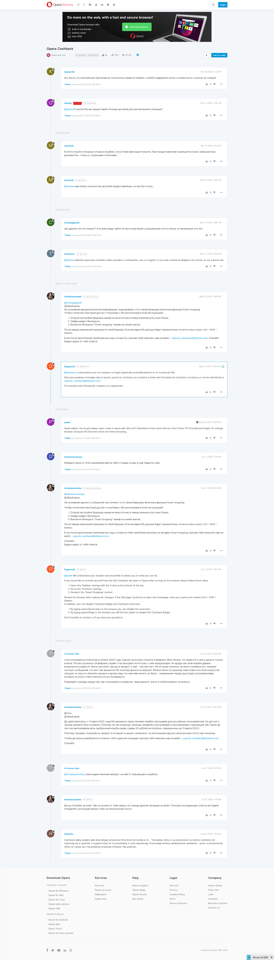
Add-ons (99, 885)
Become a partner (217, 903)
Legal (173, 877)
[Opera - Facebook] (47, 950)
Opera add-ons (58, 55)
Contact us (214, 907)
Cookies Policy (177, 894)
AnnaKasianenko (73, 296)
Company (215, 877)
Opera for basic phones (61, 933)
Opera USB (54, 908)
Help (135, 877)
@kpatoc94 (91, 103)
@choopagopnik (92, 296)
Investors (213, 899)
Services (101, 877)
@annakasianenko (74, 774)
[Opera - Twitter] (53, 950)
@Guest (89, 707)
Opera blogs (138, 890)
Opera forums (139, 894)
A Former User (71, 654)
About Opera (215, 885)
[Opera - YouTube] (59, 950)
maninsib (69, 145)
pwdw (67, 422)
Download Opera (139, 27)
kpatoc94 (69, 72)
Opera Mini (54, 924)
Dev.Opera (138, 899)
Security (174, 885)
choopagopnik (72, 222)
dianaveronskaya (73, 457)
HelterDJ (68, 834)
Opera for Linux (56, 899)
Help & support (140, 885)
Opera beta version (58, 904)
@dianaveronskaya (93, 488)
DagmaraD (69, 366)
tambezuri (69, 254)
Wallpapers (101, 894)
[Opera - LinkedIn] (65, 950)
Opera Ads (100, 899)
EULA (172, 899)
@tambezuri (84, 366)
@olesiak (81, 180)
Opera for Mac (56, 895)
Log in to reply (219, 55)
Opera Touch (55, 928)
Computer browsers (57, 885)
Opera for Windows (58, 890)
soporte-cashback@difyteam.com (190, 338)
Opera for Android (58, 919)
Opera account (103, 890)
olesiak (68, 103)
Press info (213, 890)
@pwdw (83, 569)
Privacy (173, 890)
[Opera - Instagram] (71, 950)
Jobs (210, 894)
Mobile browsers (55, 914)
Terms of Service (178, 903)
